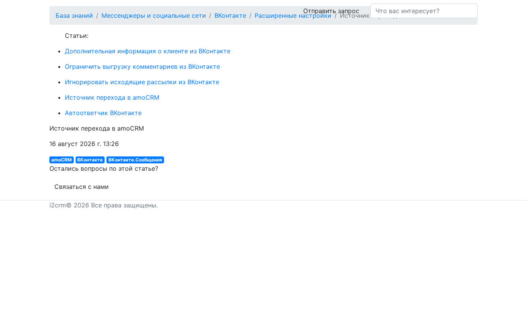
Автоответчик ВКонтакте (103, 113)
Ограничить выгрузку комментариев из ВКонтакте (142, 66)
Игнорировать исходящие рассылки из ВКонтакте (142, 82)
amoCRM (61, 160)
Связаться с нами (81, 186)
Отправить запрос (331, 11)
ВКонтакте (90, 160)
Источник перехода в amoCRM (112, 97)
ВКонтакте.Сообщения (135, 160)
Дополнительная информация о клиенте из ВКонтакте (147, 51)
